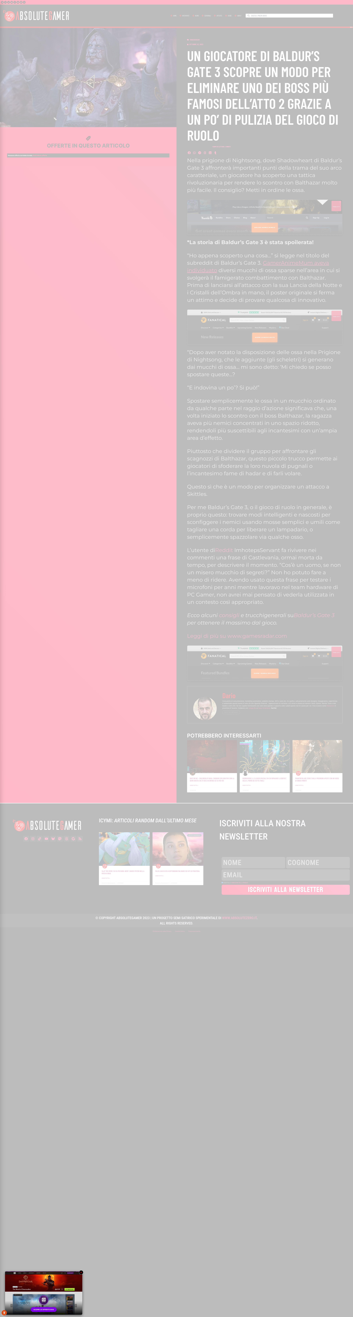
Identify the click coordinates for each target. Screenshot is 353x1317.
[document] (176, 658)
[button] (81, 1272)
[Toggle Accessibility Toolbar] (4, 1313)
